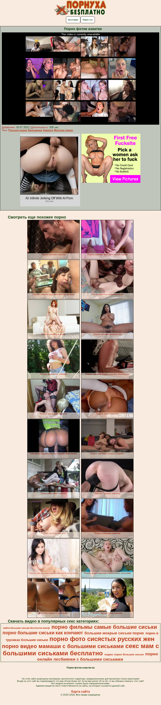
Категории (73, 20)
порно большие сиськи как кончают (43, 632)
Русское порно (17, 130)
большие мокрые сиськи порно (114, 633)
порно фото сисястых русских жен (102, 639)
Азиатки (48, 130)
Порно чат (88, 20)
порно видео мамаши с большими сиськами (63, 646)
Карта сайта (80, 691)
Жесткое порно (63, 130)
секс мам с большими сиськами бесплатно (81, 649)
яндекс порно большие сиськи (124, 654)
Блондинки (35, 130)
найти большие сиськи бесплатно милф (26, 628)
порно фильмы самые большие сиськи (104, 627)
